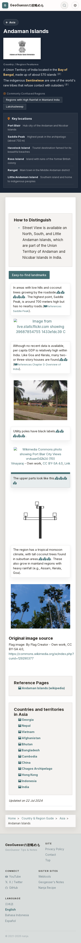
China (26, 762)
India (25, 787)
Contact (50, 854)
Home (12, 818)
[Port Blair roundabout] (40, 327)
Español (10, 921)
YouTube (14, 876)
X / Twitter (15, 882)
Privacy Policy (54, 849)
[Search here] (64, 5)
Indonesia (29, 781)
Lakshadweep (14, 106)
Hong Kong (30, 774)
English (10, 909)
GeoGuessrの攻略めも (22, 845)
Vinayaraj (17, 463)
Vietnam (28, 732)
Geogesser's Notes (51, 882)
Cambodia (29, 756)
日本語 (9, 904)
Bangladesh (31, 750)
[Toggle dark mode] (75, 5)
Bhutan (27, 744)
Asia (62, 818)
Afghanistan (31, 738)
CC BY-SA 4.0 (53, 463)
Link (67, 463)
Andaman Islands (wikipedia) (43, 688)
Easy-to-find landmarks (29, 275)
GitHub (13, 887)
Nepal (26, 725)
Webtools (44, 876)
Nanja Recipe (47, 887)
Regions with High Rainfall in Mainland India (33, 99)
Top (47, 860)
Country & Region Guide (38, 818)
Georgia (28, 719)
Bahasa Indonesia (17, 915)
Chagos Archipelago (37, 768)
